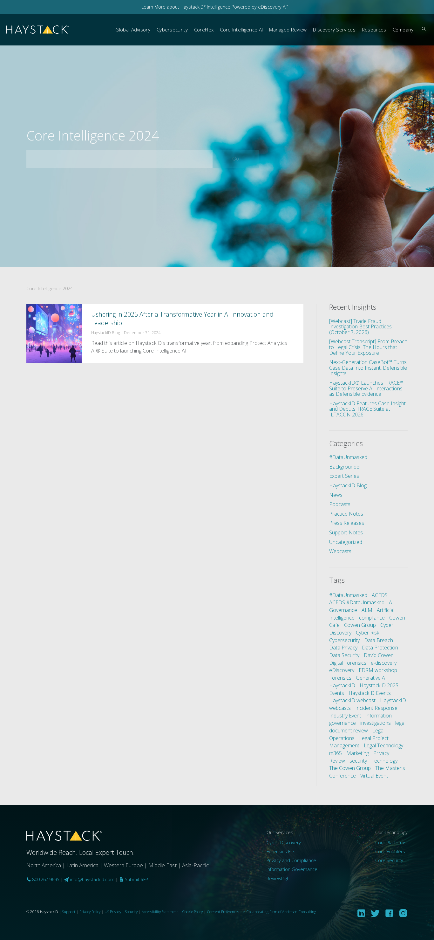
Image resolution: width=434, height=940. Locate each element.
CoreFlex (204, 29)
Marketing (357, 753)
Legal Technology (383, 745)
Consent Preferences (223, 911)
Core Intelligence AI (241, 29)
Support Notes (346, 532)
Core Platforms (391, 843)
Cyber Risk (367, 632)
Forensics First (282, 851)
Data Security (344, 655)
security (358, 760)
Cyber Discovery (284, 843)
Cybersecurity (172, 29)
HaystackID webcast (352, 700)
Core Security (389, 860)
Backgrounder (345, 466)
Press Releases (346, 522)
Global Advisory (132, 29)
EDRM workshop (378, 670)
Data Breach (378, 640)
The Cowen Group (350, 768)
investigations (375, 722)
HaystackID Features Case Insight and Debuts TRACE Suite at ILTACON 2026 (367, 409)
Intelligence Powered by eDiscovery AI (247, 7)
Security (131, 911)
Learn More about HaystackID (173, 7)
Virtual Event (374, 775)
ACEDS (380, 595)
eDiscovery (341, 670)
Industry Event (345, 715)
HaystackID (38, 29)
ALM (367, 610)
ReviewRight (279, 878)
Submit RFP (136, 879)
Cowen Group (360, 624)
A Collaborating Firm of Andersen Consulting (279, 911)
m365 (335, 753)
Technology (384, 760)
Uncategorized (345, 542)
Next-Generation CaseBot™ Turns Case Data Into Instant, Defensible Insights (368, 368)
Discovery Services (334, 29)
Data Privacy (343, 647)
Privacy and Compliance (291, 860)
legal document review (367, 726)
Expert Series (344, 475)
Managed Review (288, 29)
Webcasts (340, 551)
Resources (374, 29)
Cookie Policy (192, 911)
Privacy (381, 753)
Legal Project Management (359, 742)
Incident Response (376, 707)
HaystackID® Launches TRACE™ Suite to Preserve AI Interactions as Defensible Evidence (366, 388)
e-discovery (384, 662)
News (335, 494)
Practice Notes (346, 513)
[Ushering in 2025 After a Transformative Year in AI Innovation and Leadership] (164, 333)
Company (403, 29)
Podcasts (339, 504)
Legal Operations (356, 734)
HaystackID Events (370, 693)
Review (337, 760)
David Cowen (379, 655)
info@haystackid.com (92, 879)
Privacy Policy (89, 911)
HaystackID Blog (348, 485)
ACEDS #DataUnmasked (356, 602)
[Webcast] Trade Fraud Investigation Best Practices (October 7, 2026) (360, 327)
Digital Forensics (347, 662)
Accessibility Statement (160, 911)
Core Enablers (390, 851)
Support (68, 911)
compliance (372, 617)
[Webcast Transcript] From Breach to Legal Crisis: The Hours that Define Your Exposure (368, 347)
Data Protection (380, 647)
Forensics (340, 677)
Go (243, 158)
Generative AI (371, 677)
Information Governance (292, 869)
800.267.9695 (45, 879)
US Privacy (113, 911)
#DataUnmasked (348, 457)
